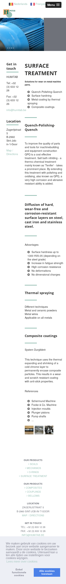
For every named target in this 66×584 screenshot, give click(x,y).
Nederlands (20, 4)
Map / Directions (12, 152)
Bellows (34, 495)
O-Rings (34, 472)
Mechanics (34, 468)
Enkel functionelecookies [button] (19, 572)
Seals (34, 464)
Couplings (34, 491)
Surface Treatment (34, 476)
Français (40, 4)
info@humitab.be (16, 110)
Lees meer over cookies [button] (21, 561)
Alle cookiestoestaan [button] (47, 572)
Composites (34, 487)
